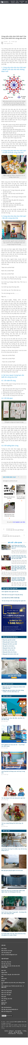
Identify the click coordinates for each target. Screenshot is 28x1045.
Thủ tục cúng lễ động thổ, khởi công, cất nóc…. (12, 823)
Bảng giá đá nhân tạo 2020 (10, 644)
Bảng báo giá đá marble (9, 640)
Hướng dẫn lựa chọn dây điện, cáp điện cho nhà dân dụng (13, 718)
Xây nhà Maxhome (6, 1007)
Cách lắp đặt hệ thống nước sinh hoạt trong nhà (13, 772)
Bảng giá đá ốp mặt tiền (9, 648)
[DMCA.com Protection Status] (7, 1016)
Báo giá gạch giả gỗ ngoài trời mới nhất (12, 870)
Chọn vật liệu (17, 2)
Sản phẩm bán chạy (9, 477)
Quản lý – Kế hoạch (9, 1031)
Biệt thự (3, 1000)
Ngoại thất (4, 972)
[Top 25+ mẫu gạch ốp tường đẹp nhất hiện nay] (21, 490)
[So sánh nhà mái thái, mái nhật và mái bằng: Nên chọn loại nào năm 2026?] (6, 559)
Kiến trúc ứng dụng (6, 990)
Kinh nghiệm (18, 1031)
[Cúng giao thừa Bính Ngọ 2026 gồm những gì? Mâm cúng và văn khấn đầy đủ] (6, 581)
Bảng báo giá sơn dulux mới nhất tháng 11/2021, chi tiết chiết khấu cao (13, 691)
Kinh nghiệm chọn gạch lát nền (9, 591)
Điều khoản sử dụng (6, 950)
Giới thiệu (4, 948)
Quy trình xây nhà (13, 2)
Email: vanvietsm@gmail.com (9, 954)
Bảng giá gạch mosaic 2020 (10, 642)
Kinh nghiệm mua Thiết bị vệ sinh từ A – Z (12, 986)
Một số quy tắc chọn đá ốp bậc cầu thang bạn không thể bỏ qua (9, 516)
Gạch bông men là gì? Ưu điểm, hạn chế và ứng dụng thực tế (18, 547)
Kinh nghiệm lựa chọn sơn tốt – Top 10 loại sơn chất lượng (13, 745)
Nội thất (3, 970)
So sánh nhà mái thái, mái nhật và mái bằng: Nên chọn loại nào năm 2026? (19, 557)
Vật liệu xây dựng (6, 964)
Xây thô (10, 1032)
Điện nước (4, 978)
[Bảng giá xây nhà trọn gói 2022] (9, 490)
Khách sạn (4, 1002)
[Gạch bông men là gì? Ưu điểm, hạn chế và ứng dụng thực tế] (6, 549)
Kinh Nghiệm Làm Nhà (19, 522)
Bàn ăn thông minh (6, 1011)
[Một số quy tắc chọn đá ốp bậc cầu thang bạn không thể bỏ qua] (9, 507)
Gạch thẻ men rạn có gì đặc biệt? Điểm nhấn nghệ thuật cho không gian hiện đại (13, 891)
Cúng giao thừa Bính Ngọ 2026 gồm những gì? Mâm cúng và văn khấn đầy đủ (18, 579)
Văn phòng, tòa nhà (6, 998)
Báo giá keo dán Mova (8, 646)
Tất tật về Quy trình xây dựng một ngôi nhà (13, 600)
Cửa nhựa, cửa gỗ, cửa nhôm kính (10, 974)
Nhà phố (3, 996)
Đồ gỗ (3, 980)
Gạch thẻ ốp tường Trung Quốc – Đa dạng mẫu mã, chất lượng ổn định (14, 912)
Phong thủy (20, 1033)
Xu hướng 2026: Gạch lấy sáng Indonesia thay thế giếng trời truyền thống (13, 934)
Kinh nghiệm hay (8, 43)
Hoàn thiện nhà (12, 1033)
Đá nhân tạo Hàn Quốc (9, 650)
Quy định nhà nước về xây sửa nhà (10, 966)
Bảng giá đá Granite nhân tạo (10, 654)
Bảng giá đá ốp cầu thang (9, 652)
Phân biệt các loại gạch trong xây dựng (12, 594)
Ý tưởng (24, 1031)
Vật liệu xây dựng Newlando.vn (9, 1009)
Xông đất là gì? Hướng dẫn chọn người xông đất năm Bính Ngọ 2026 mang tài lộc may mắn (18, 568)
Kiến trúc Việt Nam (6, 992)
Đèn (2, 976)
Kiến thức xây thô (6, 962)
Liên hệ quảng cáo (6, 952)
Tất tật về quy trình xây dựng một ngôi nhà (13, 798)
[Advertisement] (14, 18)
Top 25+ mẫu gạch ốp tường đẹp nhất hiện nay (22, 498)
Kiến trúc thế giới (6, 994)
